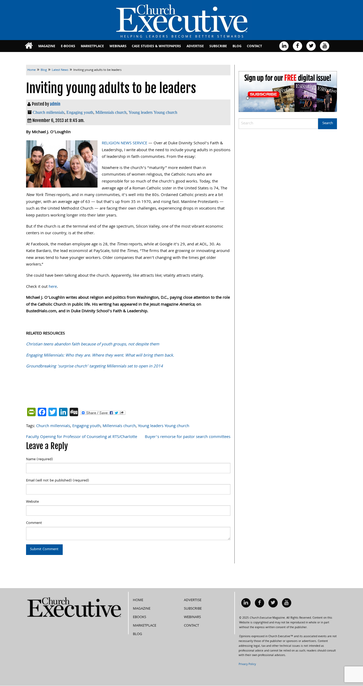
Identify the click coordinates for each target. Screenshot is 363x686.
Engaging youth (79, 112)
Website (32, 502)
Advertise (195, 46)
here (53, 287)
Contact (254, 46)
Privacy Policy (247, 664)
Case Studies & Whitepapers (156, 46)
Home (138, 600)
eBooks (139, 617)
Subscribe (218, 46)
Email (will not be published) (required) (57, 481)
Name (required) (39, 459)
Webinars (117, 46)
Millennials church (110, 112)
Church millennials (48, 112)
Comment (34, 523)
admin (55, 104)
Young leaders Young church (153, 112)
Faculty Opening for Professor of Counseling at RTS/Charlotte (81, 437)
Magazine (46, 46)
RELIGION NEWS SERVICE (124, 143)
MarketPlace (92, 46)
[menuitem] (29, 46)
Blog (237, 46)
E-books (68, 46)
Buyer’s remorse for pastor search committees (187, 437)
